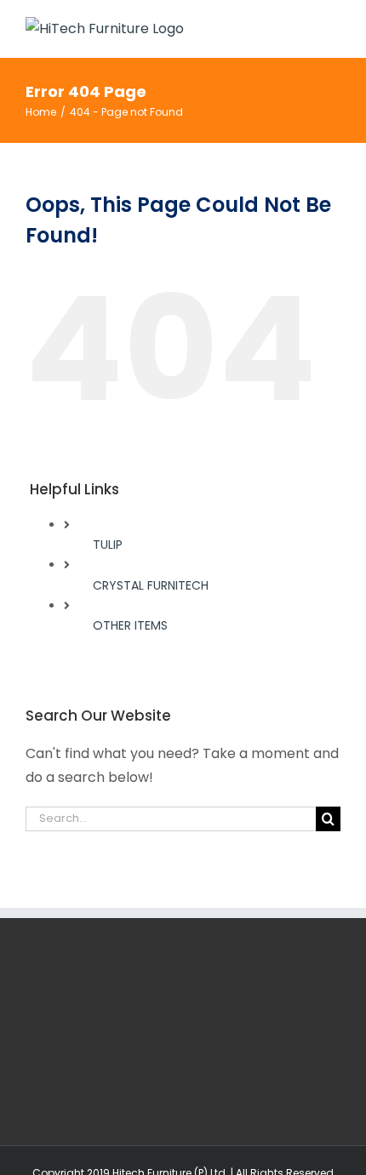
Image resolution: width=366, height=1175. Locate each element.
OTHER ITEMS (130, 625)
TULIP (108, 544)
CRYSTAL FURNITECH (151, 585)
